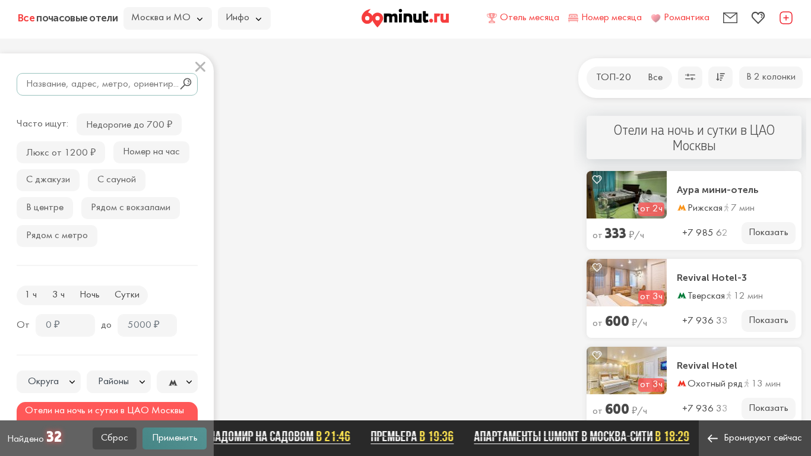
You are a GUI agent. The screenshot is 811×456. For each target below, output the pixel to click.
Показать (768, 233)
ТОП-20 (613, 78)
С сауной (116, 180)
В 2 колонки (771, 77)
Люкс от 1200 (61, 151)
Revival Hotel (707, 365)
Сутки (127, 295)
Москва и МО (161, 18)
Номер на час (151, 152)
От (23, 325)
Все (655, 78)
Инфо (237, 18)
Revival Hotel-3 (712, 278)
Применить (175, 438)
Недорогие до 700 (129, 124)
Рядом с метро (57, 235)
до (106, 325)
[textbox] (48, 382)
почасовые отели (68, 18)
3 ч (58, 295)
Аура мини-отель (718, 190)
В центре (45, 208)
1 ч (30, 295)
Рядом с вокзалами (130, 208)
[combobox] (49, 381)
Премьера (407, 436)
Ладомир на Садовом (275, 436)
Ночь (90, 295)
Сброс (114, 438)
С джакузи (48, 180)
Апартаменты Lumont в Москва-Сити (577, 436)
